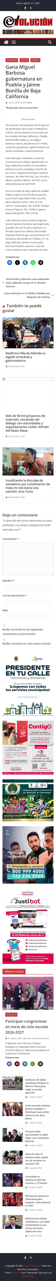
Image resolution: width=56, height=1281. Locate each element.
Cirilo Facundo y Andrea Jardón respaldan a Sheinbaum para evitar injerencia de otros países (37, 1112)
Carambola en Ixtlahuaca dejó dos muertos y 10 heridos (36, 1179)
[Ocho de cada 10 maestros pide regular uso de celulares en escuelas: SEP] (12, 1161)
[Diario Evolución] (6, 42)
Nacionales (12, 60)
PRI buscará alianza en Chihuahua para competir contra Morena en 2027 (38, 1200)
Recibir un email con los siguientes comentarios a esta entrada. (22, 632)
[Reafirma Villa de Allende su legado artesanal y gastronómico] (28, 319)
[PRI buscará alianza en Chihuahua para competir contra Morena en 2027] (12, 1202)
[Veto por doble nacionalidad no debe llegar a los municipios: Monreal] (12, 1138)
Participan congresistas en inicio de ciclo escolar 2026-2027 (26, 1027)
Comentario (10, 539)
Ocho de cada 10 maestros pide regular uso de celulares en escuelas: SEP (36, 1159)
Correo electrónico (14, 595)
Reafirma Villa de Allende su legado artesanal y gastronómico (26, 357)
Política (24, 60)
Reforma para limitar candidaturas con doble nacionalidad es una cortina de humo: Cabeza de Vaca (37, 1225)
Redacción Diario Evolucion (38, 1038)
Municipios (11, 1015)
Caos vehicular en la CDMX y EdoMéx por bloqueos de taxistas (27, 295)
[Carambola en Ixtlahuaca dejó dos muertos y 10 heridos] (12, 1182)
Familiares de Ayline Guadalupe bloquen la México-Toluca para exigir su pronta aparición (37, 1086)
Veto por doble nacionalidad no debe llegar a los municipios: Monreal (37, 1136)
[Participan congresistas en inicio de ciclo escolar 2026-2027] (28, 993)
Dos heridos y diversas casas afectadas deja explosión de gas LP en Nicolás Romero (27, 282)
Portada (35, 60)
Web (5, 610)
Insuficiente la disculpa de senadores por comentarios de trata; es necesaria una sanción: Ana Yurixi (28, 485)
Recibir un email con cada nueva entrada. (26, 643)
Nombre (8, 580)
